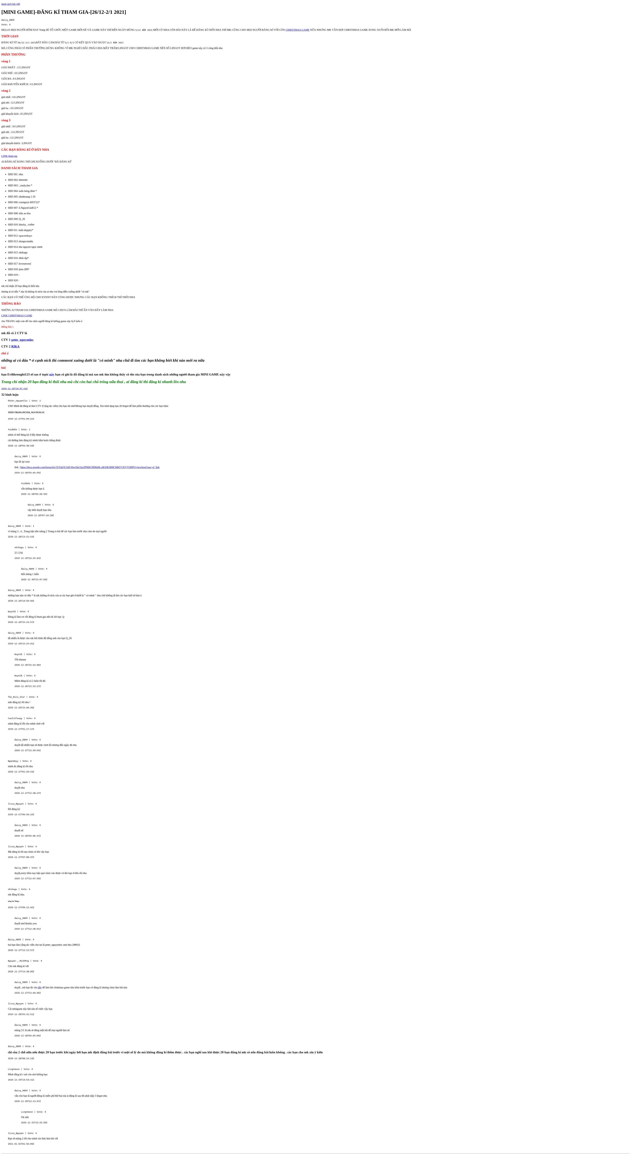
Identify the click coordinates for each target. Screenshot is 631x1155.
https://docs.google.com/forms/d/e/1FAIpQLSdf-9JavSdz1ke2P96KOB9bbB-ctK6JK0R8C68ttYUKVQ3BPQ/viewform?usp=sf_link (90, 467)
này (51, 374)
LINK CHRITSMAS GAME (16, 315)
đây (40, 987)
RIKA (15, 346)
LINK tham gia (9, 156)
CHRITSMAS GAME (297, 29)
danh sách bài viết (10, 4)
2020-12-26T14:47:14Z (14, 388)
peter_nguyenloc (22, 339)
